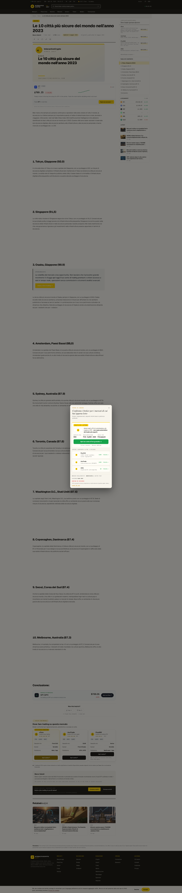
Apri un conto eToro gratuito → (91, 441)
